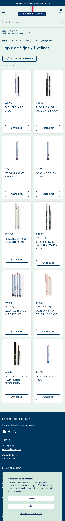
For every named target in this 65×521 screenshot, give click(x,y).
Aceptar (31, 498)
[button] (60, 11)
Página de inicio (8, 41)
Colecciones (24, 41)
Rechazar (31, 506)
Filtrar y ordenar (22, 58)
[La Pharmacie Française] (31, 11)
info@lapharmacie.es (11, 449)
